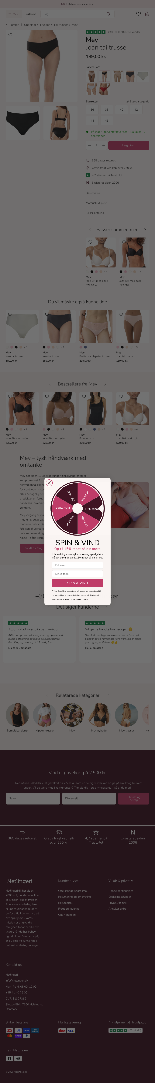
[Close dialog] (49, 483)
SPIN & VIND (77, 583)
